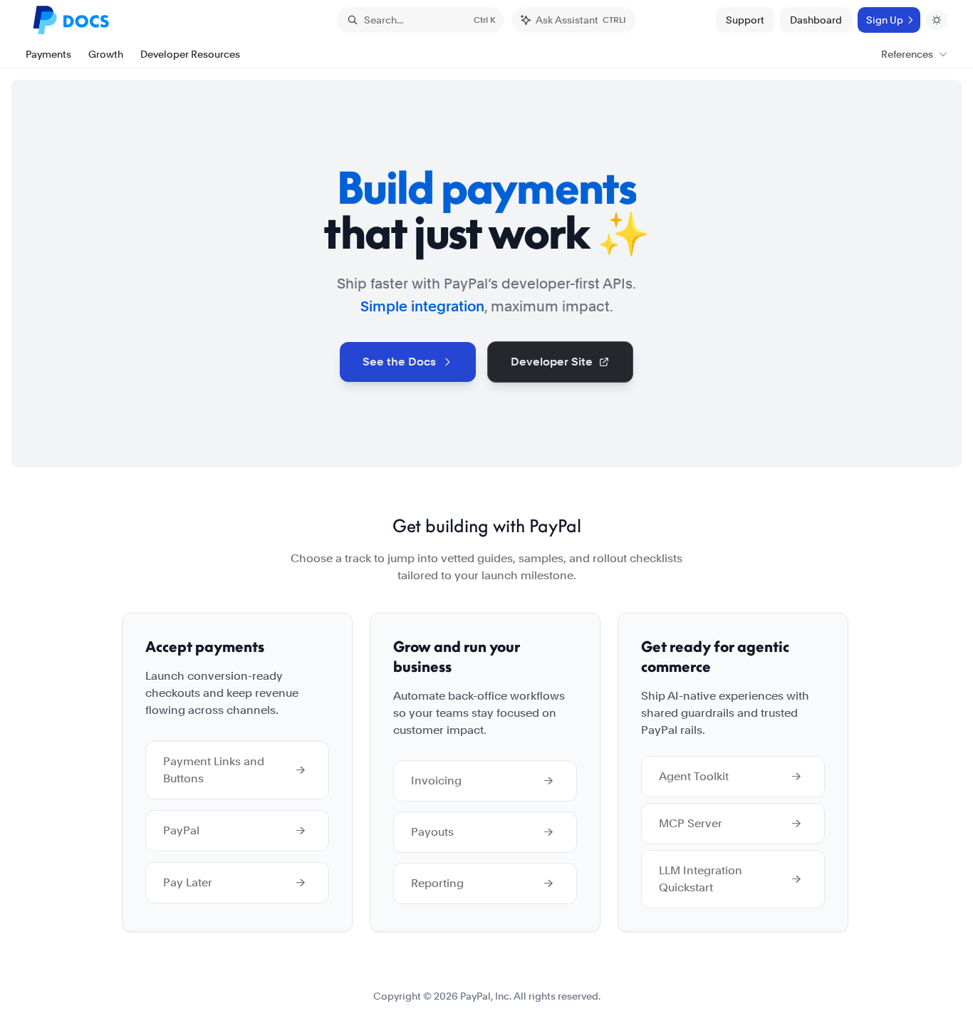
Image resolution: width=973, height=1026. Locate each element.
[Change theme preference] (936, 20)
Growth (105, 54)
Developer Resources (190, 54)
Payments (48, 54)
